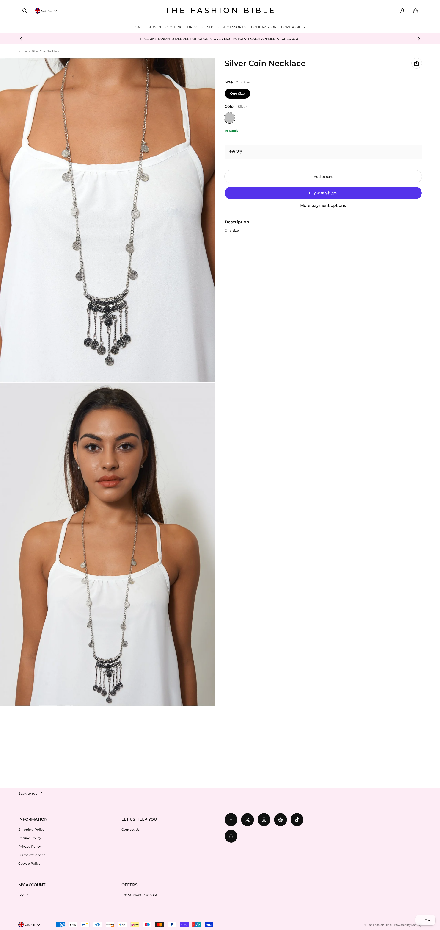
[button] (24, 10)
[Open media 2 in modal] (108, 220)
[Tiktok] (297, 819)
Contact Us (130, 829)
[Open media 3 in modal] (108, 544)
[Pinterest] (280, 819)
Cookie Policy (29, 863)
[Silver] (230, 118)
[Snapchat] (231, 836)
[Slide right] (419, 39)
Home (22, 51)
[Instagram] (264, 819)
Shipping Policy (31, 829)
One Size (237, 94)
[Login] (402, 10)
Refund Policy (29, 838)
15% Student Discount (139, 895)
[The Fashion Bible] (220, 11)
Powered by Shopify (408, 925)
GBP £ (46, 11)
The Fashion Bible (379, 925)
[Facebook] (231, 819)
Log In (23, 895)
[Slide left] (21, 39)
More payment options (323, 205)
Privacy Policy (29, 846)
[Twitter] (247, 819)
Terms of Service (32, 855)
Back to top (28, 793)
